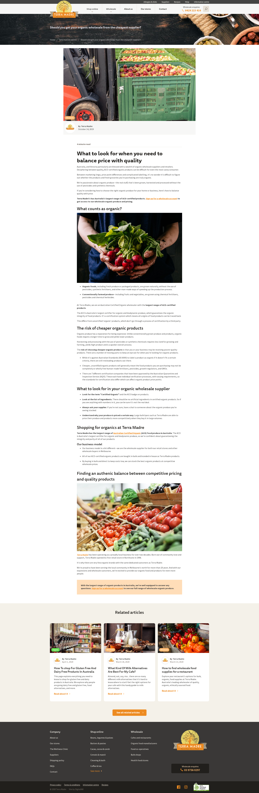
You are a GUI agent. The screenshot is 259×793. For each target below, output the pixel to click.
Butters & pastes (98, 743)
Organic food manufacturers (144, 743)
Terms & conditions (72, 785)
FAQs (187, 2)
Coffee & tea (95, 766)
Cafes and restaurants (141, 737)
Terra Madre (82, 554)
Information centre (201, 2)
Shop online (92, 9)
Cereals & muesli (98, 754)
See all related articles (128, 712)
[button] (92, 9)
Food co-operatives (140, 749)
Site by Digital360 (76, 789)
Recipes (177, 2)
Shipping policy (57, 760)
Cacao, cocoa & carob (100, 749)
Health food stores (139, 760)
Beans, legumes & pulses (101, 737)
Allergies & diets (150, 2)
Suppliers (165, 2)
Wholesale (111, 9)
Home (52, 39)
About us (128, 9)
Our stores (146, 9)
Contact (163, 9)
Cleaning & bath (97, 760)
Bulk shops (136, 754)
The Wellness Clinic (59, 749)
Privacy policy (55, 785)
